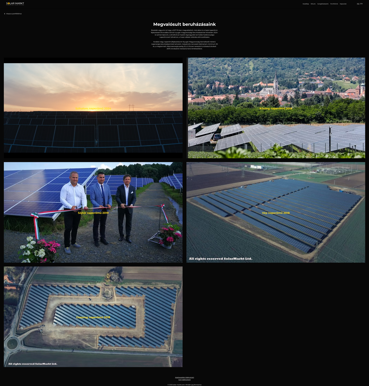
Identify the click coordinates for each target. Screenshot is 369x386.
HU (358, 4)
